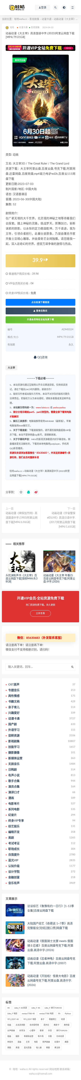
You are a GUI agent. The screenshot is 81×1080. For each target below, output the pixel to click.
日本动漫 (60, 1036)
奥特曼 (67, 1025)
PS (59, 1014)
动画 (9, 1025)
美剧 (66, 1042)
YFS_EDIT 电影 (29, 1019)
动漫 (63, 1019)
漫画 (19, 1042)
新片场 (41, 1036)
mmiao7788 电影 (46, 1014)
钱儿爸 (39, 1048)
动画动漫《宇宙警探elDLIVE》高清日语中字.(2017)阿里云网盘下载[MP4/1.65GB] (61, 520)
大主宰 (11, 368)
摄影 (17, 1036)
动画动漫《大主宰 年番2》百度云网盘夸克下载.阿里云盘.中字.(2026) (59, 578)
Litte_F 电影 (12, 1014)
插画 (9, 1036)
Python (68, 1014)
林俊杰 (10, 1042)
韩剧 (48, 1048)
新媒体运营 (28, 1036)
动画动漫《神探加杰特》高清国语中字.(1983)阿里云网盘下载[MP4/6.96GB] (21, 518)
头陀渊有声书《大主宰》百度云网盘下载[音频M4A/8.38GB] (21, 578)
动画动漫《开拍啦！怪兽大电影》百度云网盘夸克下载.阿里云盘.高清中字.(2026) (51, 981)
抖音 (50, 1031)
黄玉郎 (57, 1048)
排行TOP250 (61, 1031)
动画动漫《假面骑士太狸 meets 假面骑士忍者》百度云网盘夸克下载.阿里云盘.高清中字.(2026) (50, 946)
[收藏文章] (21, 492)
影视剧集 (34, 19)
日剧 (50, 1036)
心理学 (32, 1031)
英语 (17, 1048)
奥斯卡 (56, 1025)
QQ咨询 (42, 357)
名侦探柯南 (34, 1025)
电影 (36, 1042)
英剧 (9, 1048)
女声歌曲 (11, 1031)
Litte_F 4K (35, 1008)
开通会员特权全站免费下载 (40, 320)
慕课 (42, 1031)
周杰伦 (46, 1025)
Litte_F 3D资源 (20, 1008)
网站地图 (54, 1069)
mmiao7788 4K (28, 1014)
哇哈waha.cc (20, 19)
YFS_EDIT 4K (13, 1019)
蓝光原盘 (27, 1048)
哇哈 (15, 1069)
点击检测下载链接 (40, 302)
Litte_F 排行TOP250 (53, 1008)
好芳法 (22, 1031)
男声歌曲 (46, 1042)
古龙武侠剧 (20, 1025)
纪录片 (57, 1042)
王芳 (28, 1042)
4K (8, 1008)
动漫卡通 (46, 19)
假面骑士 (53, 1019)
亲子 (42, 1019)
